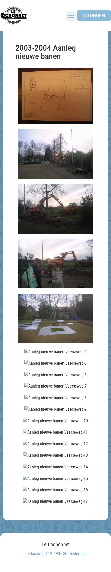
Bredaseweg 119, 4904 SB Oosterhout (55, 553)
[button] (71, 16)
